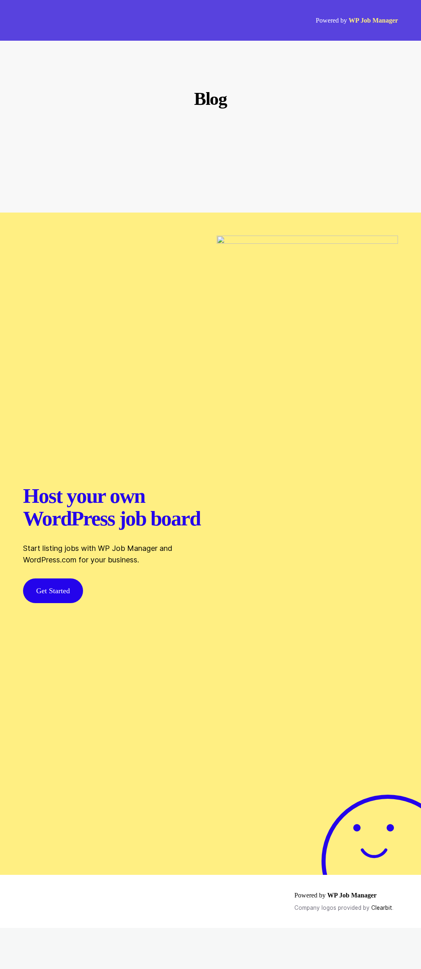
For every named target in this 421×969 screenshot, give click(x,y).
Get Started (53, 591)
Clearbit (381, 907)
